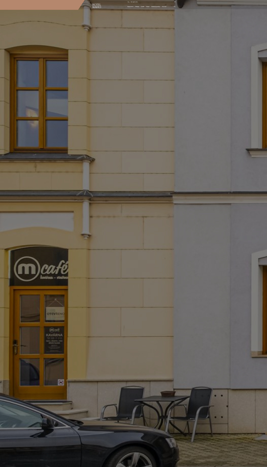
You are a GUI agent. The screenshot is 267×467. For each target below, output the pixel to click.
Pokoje (137, 6)
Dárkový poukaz (155, 6)
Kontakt (164, 6)
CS (174, 6)
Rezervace (130, 6)
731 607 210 (134, 2)
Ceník (142, 6)
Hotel (147, 6)
